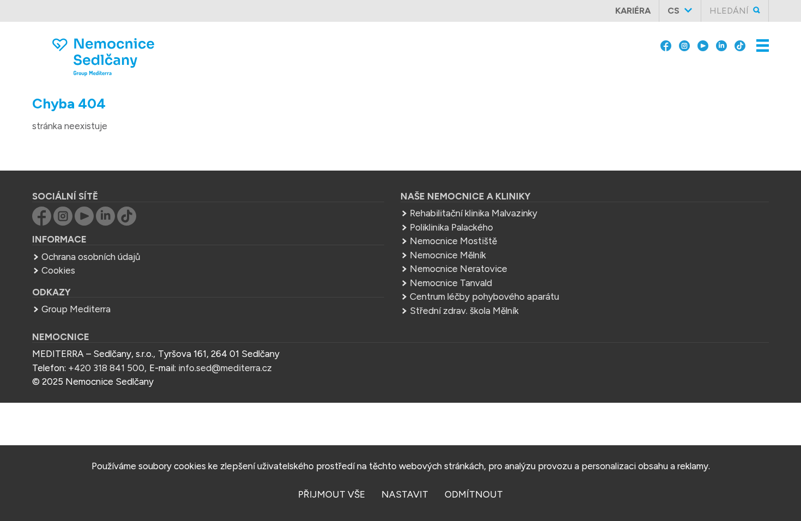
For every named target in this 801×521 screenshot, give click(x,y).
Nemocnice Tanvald (451, 282)
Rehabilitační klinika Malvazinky (473, 213)
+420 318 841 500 (106, 367)
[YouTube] (702, 44)
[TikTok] (740, 44)
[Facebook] (665, 44)
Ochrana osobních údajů (90, 256)
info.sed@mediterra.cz (225, 367)
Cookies (58, 270)
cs (673, 10)
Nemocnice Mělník (448, 255)
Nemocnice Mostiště (453, 240)
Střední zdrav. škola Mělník (464, 310)
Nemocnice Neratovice (458, 268)
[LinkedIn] (721, 44)
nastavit (404, 494)
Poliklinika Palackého (451, 227)
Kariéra (633, 10)
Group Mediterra (76, 309)
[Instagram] (684, 44)
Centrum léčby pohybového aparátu (484, 296)
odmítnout (474, 494)
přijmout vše (331, 494)
